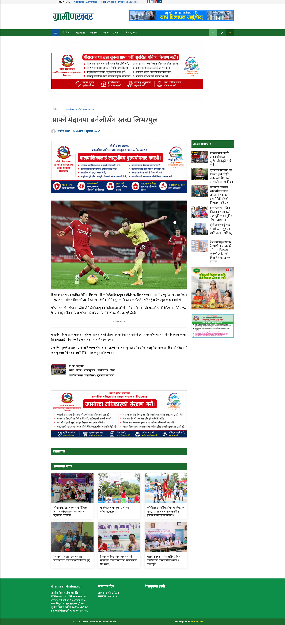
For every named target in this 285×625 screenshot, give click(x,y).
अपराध (116, 33)
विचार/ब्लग (131, 33)
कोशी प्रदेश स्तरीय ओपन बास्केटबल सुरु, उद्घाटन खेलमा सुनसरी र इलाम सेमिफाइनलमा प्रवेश (165, 511)
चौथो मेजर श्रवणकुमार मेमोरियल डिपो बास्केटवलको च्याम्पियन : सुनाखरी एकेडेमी (70, 511)
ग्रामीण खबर (64, 131)
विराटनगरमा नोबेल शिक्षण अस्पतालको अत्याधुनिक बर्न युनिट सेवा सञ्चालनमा (221, 214)
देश (104, 33)
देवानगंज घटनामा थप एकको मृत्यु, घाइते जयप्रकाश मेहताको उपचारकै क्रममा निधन (221, 176)
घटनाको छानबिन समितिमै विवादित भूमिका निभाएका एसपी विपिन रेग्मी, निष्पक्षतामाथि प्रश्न (219, 195)
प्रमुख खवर (80, 33)
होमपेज (65, 33)
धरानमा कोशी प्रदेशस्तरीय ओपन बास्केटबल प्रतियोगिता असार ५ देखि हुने (163, 560)
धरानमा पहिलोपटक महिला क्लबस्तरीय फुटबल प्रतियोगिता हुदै (71, 558)
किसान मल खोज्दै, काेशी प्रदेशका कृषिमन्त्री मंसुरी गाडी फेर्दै (221, 159)
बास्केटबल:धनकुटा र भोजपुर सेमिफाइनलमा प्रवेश (115, 509)
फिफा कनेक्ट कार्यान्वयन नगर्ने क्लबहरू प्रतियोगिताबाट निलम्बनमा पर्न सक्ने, (118, 560)
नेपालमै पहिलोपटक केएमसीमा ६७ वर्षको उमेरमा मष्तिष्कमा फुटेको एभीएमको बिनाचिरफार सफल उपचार (221, 252)
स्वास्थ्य (93, 33)
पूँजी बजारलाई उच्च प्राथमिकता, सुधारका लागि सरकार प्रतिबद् (221, 229)
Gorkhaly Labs (196, 622)
